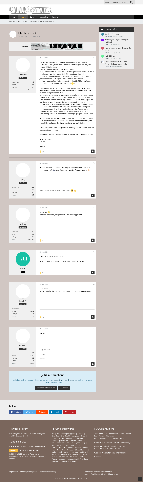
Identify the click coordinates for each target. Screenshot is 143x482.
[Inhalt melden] (93, 151)
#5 (94, 284)
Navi (53, 450)
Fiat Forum (98, 446)
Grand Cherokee (58, 443)
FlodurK (107, 58)
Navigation (61, 450)
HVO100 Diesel (110, 56)
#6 (94, 329)
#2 (94, 163)
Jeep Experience (58, 445)
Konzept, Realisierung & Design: (101, 474)
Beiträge (14, 87)
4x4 (53, 434)
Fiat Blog (97, 456)
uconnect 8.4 (73, 459)
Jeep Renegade (71, 445)
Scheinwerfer (65, 454)
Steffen (107, 45)
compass (75, 436)
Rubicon (83, 452)
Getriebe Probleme (112, 34)
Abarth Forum (109, 446)
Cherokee (55, 436)
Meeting (78, 447)
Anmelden (64, 388)
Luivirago (23, 36)
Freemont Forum (118, 438)
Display (54, 438)
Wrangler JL (65, 461)
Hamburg (69, 443)
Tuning (54, 459)
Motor (85, 447)
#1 (94, 58)
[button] (16, 412)
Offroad (70, 450)
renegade (74, 452)
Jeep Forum (121, 446)
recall (60, 452)
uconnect (62, 459)
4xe (57, 434)
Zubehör (74, 461)
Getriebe (73, 441)
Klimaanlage (56, 447)
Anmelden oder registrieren (115, 2)
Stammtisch (63, 457)
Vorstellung (84, 459)
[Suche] (131, 2)
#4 (94, 252)
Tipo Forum (98, 434)
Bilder (13, 195)
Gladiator (81, 441)
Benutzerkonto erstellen (46, 388)
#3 (94, 207)
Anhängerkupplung (68, 434)
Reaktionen (15, 82)
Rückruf (55, 454)
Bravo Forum (99, 436)
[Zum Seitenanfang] (140, 479)
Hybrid (77, 443)
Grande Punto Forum (102, 438)
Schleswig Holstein (79, 454)
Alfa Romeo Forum (113, 448)
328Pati (107, 53)
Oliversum (108, 66)
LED (64, 447)
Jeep (83, 443)
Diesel (83, 436)
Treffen (82, 457)
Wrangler (55, 461)
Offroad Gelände (81, 450)
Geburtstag (79, 438)
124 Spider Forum (111, 434)
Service (54, 457)
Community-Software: (98, 472)
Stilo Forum (110, 436)
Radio (54, 452)
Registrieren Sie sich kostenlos (65, 380)
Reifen (66, 452)
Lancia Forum (99, 448)
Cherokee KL (65, 436)
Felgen (61, 438)
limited (70, 447)
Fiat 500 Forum (125, 434)
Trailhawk (73, 457)
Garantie (69, 438)
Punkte (14, 85)
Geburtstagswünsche (60, 441)
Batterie (80, 434)
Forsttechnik (108, 36)
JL (79, 445)
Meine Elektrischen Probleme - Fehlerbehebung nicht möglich (116, 63)
